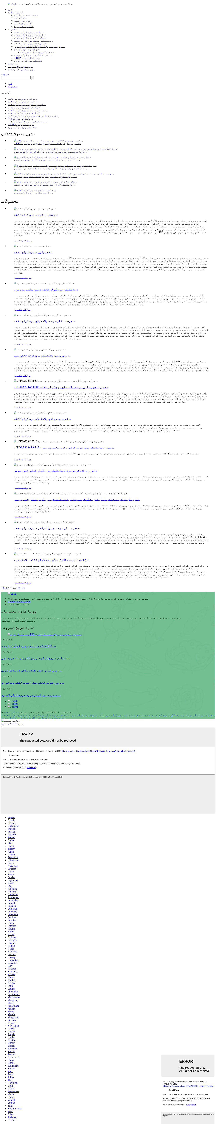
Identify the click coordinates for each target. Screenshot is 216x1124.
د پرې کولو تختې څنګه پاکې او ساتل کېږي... (31, 670)
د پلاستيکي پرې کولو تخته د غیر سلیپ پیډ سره (46, 289)
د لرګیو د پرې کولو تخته (30, 35)
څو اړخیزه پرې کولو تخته (30, 43)
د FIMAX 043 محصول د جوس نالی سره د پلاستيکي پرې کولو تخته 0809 (61, 387)
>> (18, 588)
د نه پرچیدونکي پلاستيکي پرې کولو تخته (42, 418)
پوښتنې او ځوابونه (20, 66)
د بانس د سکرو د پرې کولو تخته (33, 193)
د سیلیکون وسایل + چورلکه (37, 52)
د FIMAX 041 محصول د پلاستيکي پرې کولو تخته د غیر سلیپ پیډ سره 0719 (64, 447)
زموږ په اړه (15, 12)
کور (10, 9)
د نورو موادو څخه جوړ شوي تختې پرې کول (39, 46)
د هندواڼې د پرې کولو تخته (33, 252)
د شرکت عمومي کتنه (26, 15)
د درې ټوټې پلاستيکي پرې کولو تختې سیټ (42, 355)
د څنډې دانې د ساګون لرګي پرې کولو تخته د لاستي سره (51, 559)
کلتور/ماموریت (24, 26)
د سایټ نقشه (11, 712)
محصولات (12, 29)
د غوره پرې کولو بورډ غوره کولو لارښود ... (30, 695)
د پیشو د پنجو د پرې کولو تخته (36, 214)
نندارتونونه (22, 23)
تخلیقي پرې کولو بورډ (28, 60)
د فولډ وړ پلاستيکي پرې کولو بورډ (47, 715)
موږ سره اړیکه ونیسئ (21, 69)
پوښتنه (26, 240)
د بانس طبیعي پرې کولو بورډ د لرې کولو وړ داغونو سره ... (50, 151)
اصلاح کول (20, 17)
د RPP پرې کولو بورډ (27, 57)
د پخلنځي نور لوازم (27, 49)
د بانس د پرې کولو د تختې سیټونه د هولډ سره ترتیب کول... (50, 168)
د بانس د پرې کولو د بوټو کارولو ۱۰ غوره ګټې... (35, 658)
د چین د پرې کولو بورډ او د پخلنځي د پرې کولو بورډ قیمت (178, 715)
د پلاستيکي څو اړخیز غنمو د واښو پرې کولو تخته (44, 184)
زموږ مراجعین (23, 20)
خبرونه (12, 63)
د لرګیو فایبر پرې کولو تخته (33, 55)
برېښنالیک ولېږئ (12, 723)
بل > (22, 588)
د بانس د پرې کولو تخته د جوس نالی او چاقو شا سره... (47, 160)
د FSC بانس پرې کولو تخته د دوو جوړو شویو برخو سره (47, 143)
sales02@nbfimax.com (19, 601)
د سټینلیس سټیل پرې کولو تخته (33, 40)
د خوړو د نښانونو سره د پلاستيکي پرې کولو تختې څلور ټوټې (55, 470)
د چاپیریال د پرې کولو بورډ (122, 715)
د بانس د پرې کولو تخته (29, 32)
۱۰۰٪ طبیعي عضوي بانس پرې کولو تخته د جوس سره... (45, 176)
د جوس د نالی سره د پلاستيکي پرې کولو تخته (44, 321)
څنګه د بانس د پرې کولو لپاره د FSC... (28, 645)
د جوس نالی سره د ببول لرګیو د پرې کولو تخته (46, 528)
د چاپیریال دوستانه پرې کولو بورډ (24, 717)
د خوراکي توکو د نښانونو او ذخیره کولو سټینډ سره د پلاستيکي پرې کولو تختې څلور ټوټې (77, 499)
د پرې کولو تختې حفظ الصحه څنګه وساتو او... (32, 682)
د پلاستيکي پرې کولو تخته (30, 37)
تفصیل (18, 240)
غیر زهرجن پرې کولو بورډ (86, 715)
